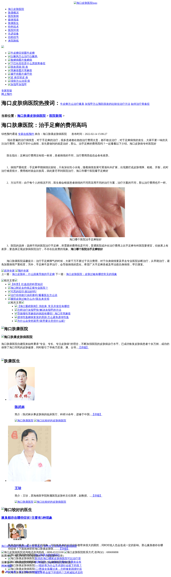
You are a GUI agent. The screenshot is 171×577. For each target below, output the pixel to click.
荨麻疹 (28, 70)
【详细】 (83, 347)
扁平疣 (28, 73)
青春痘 (41, 63)
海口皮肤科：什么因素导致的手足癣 (33, 274)
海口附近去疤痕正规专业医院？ (29, 287)
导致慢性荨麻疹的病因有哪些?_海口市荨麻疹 (44, 313)
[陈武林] (21, 399)
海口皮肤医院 (16, 9)
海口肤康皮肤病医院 (31, 116)
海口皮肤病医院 (10, 546)
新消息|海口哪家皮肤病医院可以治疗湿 (58, 558)
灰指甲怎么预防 (94, 103)
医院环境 (13, 30)
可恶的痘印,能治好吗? (24, 291)
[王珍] (29, 480)
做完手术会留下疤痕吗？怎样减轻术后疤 (59, 572)
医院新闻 (13, 16)
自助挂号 (13, 37)
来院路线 (13, 40)
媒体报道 (13, 19)
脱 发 (24, 66)
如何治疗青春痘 (140, 103)
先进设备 (13, 33)
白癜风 (33, 56)
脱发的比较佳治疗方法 (117, 103)
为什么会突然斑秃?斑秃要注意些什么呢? (41, 320)
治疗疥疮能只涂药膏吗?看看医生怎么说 (34, 295)
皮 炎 (25, 77)
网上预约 (6, 94)
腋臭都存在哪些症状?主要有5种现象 (26, 517)
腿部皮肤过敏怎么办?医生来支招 (30, 298)
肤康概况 (13, 12)
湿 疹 (27, 80)
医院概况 (26, 546)
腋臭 (81, 103)
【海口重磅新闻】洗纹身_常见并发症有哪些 (43, 306)
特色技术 (13, 26)
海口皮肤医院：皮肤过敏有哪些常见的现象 (91, 274)
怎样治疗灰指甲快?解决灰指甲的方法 (39, 309)
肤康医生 (13, 23)
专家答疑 (6, 90)
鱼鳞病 (28, 59)
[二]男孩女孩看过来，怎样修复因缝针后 (58, 568)
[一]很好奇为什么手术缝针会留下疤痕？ (58, 565)
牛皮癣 (31, 52)
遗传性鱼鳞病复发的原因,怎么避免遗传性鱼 (43, 317)
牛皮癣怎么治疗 (69, 103)
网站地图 (6, 565)
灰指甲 (23, 84)
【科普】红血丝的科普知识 (27, 284)
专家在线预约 (26, 134)
